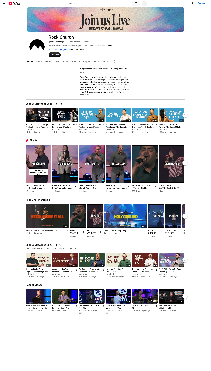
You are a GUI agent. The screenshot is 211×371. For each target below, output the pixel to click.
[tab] (30, 61)
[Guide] (4, 3)
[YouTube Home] (14, 3)
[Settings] (192, 3)
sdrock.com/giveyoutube (60, 50)
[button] (84, 94)
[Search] (136, 3)
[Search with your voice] (144, 3)
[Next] (184, 115)
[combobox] (100, 3)
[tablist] (105, 61)
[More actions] (50, 125)
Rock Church (30, 129)
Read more (84, 94)
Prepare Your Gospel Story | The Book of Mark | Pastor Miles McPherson (104, 69)
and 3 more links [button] (77, 50)
